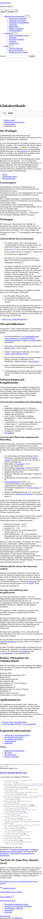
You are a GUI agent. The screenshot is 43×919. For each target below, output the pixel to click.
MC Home (8, 753)
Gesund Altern (14, 43)
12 (14, 426)
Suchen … (3, 56)
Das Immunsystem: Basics (13, 739)
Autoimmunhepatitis (32, 336)
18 (23, 561)
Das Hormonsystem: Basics (14, 737)
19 (16, 579)
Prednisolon (8, 743)
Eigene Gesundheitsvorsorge (19, 35)
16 (10, 496)
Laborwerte (13, 24)
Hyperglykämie (34, 488)
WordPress (18, 918)
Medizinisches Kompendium (14, 16)
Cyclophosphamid (6, 653)
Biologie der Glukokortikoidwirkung (14, 319)
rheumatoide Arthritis (27, 338)
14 (1, 452)
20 (18, 585)
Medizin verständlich (16, 28)
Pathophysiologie (16, 851)
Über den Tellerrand (16, 48)
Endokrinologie (9, 124)
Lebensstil (12, 41)
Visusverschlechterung (12, 482)
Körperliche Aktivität (16, 39)
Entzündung (34, 849)
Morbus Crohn (9, 348)
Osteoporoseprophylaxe (8, 641)
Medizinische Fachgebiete (18, 18)
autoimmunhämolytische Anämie (15, 340)
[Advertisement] (21, 79)
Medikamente (13, 26)
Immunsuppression (8, 178)
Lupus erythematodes (11, 338)
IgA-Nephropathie (34, 340)
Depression (33, 581)
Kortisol (24, 151)
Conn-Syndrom (33, 361)
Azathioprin (26, 651)
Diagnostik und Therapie (17, 20)
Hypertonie (20, 464)
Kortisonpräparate (28, 853)
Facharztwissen (5, 3)
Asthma (7, 354)
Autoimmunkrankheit (9, 176)
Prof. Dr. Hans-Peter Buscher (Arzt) (13, 773)
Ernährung (12, 37)
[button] (16, 904)
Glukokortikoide (10, 741)
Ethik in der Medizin (16, 50)
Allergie (5, 174)
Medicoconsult (9, 120)
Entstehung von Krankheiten (19, 22)
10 (23, 397)
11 (25, 397)
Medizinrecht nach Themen (18, 52)
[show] (4, 113)
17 (33, 520)
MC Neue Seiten (10, 755)
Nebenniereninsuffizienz (23, 494)
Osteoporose (20, 468)
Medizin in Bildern (15, 30)
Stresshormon (4, 855)
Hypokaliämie (9, 433)
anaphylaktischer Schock (19, 354)
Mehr (6, 46)
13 (41, 428)
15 (41, 491)
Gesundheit (8, 33)
